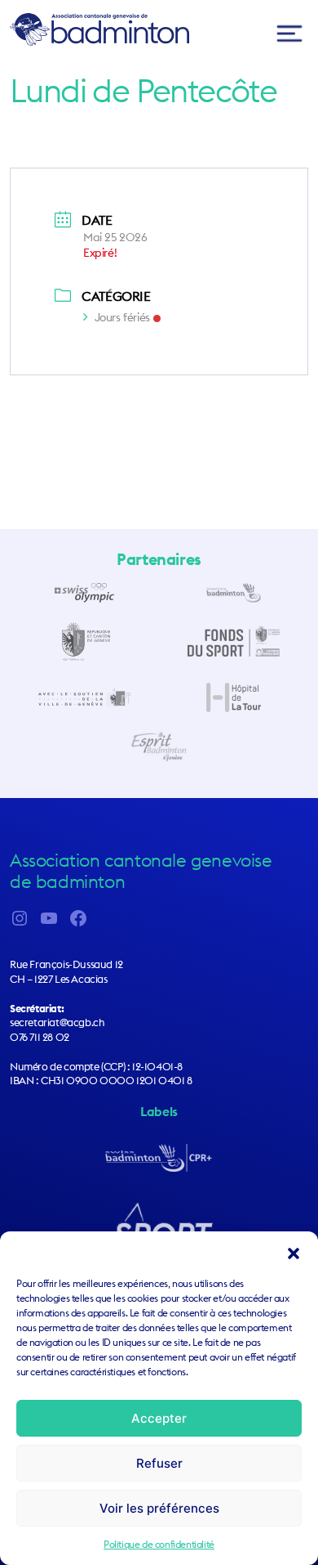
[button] (293, 1252)
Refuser (159, 1463)
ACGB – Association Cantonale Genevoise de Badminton (99, 29)
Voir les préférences (159, 1508)
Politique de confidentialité (159, 1544)
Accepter (159, 1418)
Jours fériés (122, 317)
